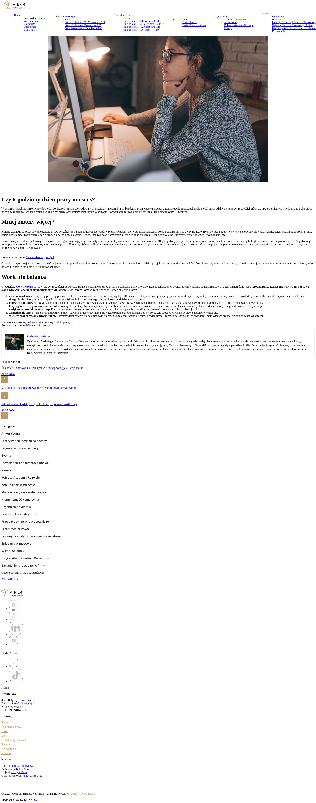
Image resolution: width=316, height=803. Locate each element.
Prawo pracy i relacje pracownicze (25, 521)
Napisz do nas (9, 578)
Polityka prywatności (13, 740)
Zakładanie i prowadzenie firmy (23, 565)
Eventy (228, 28)
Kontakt (6, 753)
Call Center (29, 29)
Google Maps (19, 772)
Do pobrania (278, 31)
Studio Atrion (180, 19)
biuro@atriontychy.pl (23, 703)
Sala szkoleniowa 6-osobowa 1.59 (141, 29)
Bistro (4, 731)
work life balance (26, 286)
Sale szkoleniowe (123, 15)
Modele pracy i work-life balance (23, 492)
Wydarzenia (221, 16)
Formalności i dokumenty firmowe (25, 463)
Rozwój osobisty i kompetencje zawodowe (31, 536)
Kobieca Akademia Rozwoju (238, 25)
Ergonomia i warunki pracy (20, 448)
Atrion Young (10, 433)
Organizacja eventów (16, 507)
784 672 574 (21, 769)
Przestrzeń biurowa (15, 529)
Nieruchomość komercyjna (20, 499)
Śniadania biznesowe (16, 543)
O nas (265, 13)
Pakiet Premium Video (194, 25)
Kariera (6, 470)
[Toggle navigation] (28, 8)
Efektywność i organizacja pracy (24, 441)
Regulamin (7, 744)
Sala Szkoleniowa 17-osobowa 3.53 (83, 28)
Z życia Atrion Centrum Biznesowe (25, 558)
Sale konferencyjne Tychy (41, 257)
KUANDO (30, 799)
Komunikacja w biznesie (18, 485)
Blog (4, 735)
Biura (4, 722)
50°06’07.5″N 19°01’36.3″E (25, 775)
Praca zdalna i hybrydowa (19, 514)
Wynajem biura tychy (38, 325)
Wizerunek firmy (12, 551)
